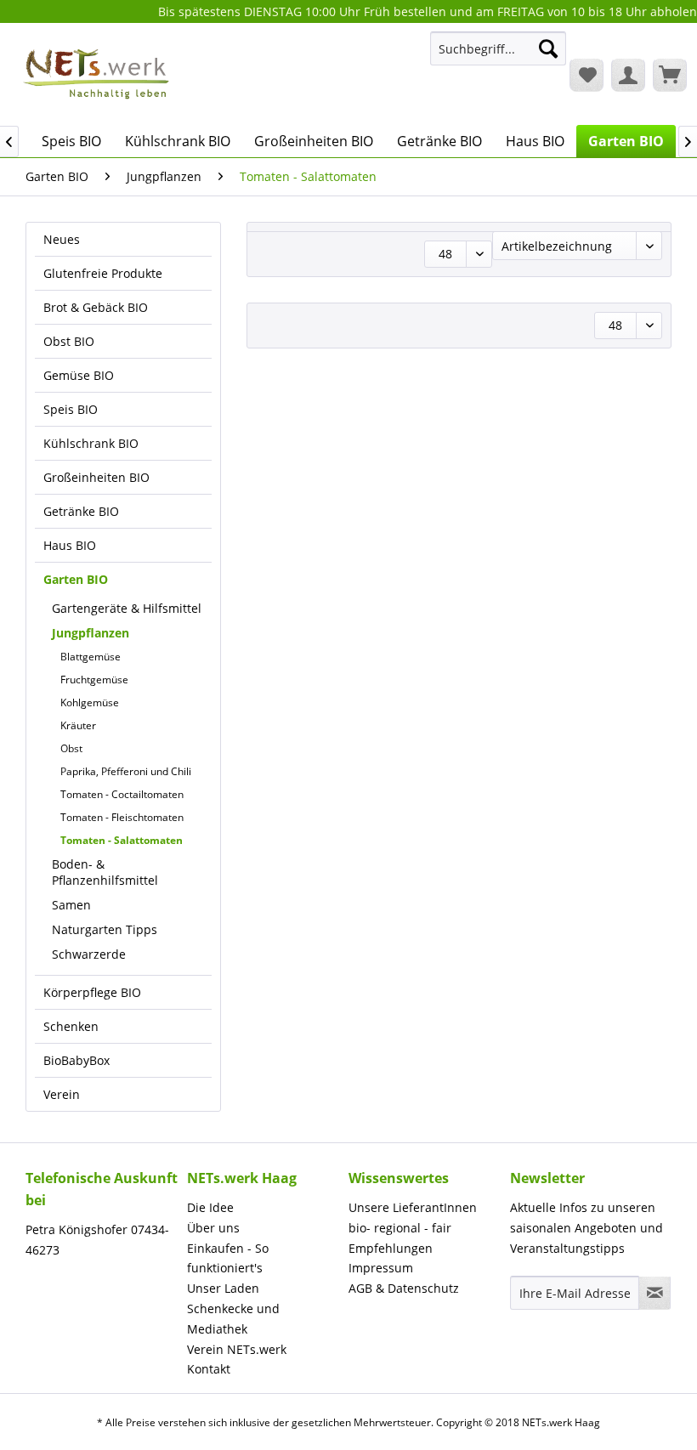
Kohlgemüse (89, 702)
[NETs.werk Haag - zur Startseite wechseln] (97, 73)
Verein (61, 1094)
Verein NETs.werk (236, 1349)
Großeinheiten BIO (96, 477)
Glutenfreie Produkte (102, 273)
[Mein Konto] (628, 75)
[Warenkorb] (670, 75)
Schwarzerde (89, 954)
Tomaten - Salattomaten (121, 840)
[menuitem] (498, 56)
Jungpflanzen (90, 633)
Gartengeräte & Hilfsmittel (126, 608)
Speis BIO (70, 409)
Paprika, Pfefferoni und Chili (125, 771)
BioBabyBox (76, 1060)
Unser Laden (223, 1288)
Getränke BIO (81, 511)
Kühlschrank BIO (91, 443)
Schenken (71, 1026)
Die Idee (210, 1207)
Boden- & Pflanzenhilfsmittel (105, 872)
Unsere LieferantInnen (412, 1207)
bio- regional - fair (399, 1228)
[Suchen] (548, 48)
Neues (61, 239)
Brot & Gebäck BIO (95, 307)
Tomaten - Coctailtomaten (122, 794)
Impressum (380, 1268)
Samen (71, 905)
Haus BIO (69, 545)
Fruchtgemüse (94, 679)
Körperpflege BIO (92, 992)
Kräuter (78, 725)
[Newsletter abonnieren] (654, 1293)
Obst (71, 748)
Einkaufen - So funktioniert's (228, 1258)
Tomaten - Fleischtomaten (122, 817)
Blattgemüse (90, 656)
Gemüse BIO (78, 375)
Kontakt (208, 1369)
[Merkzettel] (587, 75)
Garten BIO (75, 579)
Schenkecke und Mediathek (233, 1318)
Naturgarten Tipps (104, 929)
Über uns (213, 1228)
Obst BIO (68, 341)
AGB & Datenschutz (403, 1288)
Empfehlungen (390, 1248)
